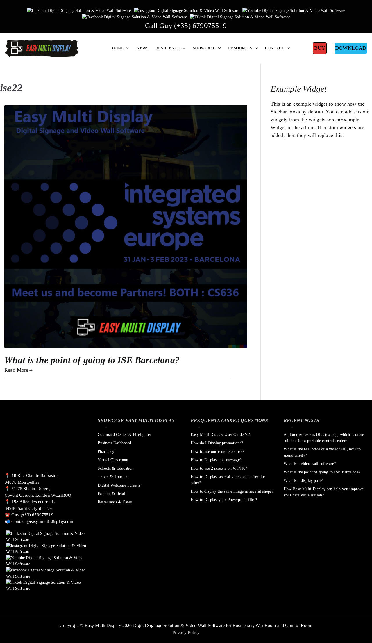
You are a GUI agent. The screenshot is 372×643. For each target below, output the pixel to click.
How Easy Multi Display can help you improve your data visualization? (324, 492)
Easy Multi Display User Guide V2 (220, 434)
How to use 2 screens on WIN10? (219, 468)
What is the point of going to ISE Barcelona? (92, 360)
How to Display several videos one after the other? (228, 480)
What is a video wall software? (310, 464)
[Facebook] (134, 17)
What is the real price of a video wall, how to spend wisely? (322, 452)
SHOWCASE (204, 48)
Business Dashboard (114, 443)
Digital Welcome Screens (119, 485)
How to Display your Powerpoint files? (224, 500)
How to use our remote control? (217, 451)
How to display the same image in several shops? (232, 491)
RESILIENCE (167, 48)
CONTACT (274, 48)
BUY (320, 48)
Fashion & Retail (112, 493)
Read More (16, 370)
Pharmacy (106, 451)
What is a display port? (303, 480)
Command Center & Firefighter (124, 434)
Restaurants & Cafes (115, 502)
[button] (127, 48)
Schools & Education (115, 468)
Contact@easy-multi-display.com (42, 521)
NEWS (143, 48)
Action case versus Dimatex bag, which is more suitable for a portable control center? (324, 437)
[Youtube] (294, 10)
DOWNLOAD (350, 48)
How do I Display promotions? (217, 443)
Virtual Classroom (113, 460)
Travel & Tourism (113, 477)
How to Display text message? (216, 460)
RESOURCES (240, 48)
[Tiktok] (239, 17)
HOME (118, 48)
